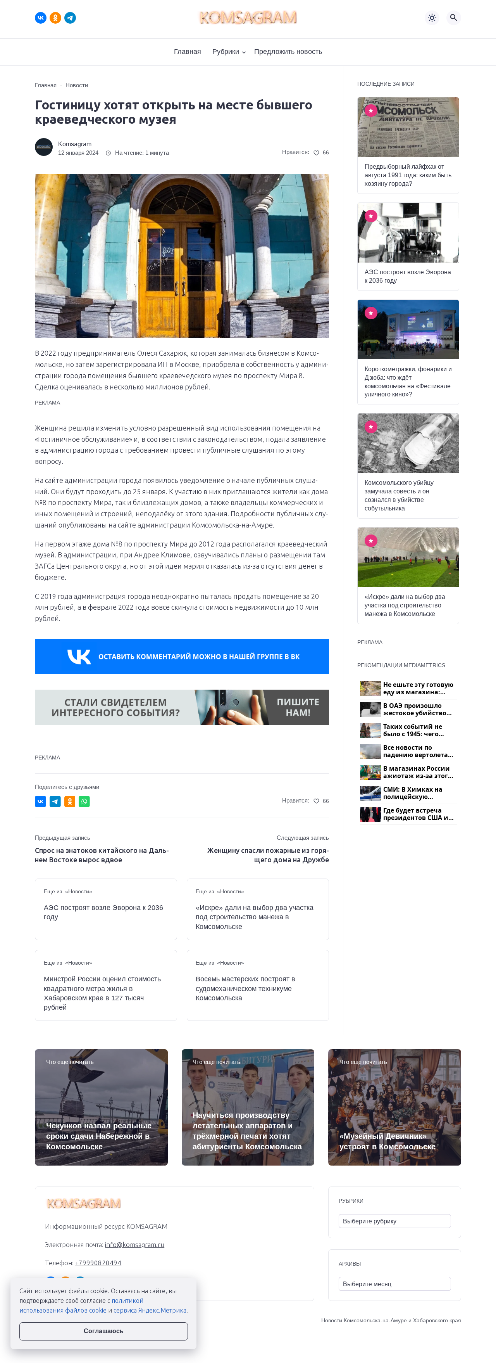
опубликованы (83, 525)
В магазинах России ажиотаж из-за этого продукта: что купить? (420, 772)
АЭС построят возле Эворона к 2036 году (103, 912)
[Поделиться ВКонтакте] (40, 801)
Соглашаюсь (104, 1331)
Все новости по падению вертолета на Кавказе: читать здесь (415, 751)
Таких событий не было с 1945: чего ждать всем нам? (412, 730)
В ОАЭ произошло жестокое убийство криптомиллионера (416, 709)
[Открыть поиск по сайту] (453, 17)
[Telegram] (70, 18)
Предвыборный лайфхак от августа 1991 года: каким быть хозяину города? (408, 175)
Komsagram (74, 143)
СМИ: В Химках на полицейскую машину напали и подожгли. (413, 793)
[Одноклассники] (55, 18)
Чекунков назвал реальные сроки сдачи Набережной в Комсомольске (99, 1135)
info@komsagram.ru (134, 1244)
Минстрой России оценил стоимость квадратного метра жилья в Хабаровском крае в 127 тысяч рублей (102, 993)
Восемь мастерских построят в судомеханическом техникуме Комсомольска (245, 988)
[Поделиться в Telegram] (55, 801)
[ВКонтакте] (40, 18)
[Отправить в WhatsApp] (84, 801)
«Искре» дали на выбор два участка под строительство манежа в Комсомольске (254, 917)
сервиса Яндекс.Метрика (150, 1310)
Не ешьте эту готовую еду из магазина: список (418, 688)
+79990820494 (98, 1262)
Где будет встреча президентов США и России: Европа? (415, 814)
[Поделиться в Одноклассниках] (70, 801)
